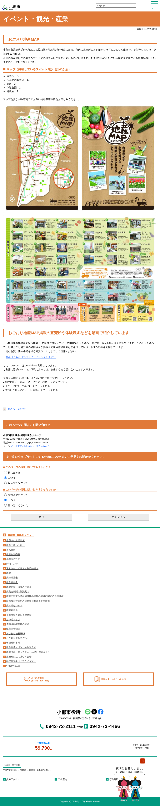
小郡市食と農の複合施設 (18, 614)
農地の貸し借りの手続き (18, 587)
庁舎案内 (62, 779)
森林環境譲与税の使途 (17, 624)
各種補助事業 (13, 642)
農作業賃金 (12, 577)
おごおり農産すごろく (17, 638)
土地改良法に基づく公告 (18, 656)
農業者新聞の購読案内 (17, 591)
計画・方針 (12, 564)
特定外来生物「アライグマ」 (21, 661)
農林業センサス (14, 605)
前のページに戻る (17, 409)
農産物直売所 (13, 554)
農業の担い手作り (15, 545)
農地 (8, 573)
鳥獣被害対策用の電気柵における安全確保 (28, 601)
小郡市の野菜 (13, 559)
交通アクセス (13, 779)
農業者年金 (12, 582)
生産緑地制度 (13, 628)
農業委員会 (12, 610)
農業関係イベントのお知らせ (21, 647)
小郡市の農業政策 (15, 540)
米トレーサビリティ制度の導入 (22, 568)
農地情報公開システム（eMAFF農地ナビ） (28, 652)
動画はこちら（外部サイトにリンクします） (31, 357)
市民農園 (10, 550)
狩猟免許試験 (13, 666)
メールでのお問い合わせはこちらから (30, 446)
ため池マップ (13, 619)
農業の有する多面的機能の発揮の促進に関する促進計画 (35, 596)
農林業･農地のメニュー (21, 535)
